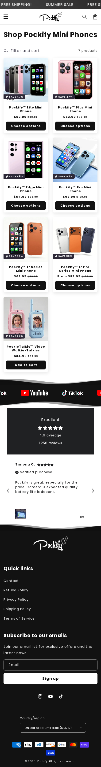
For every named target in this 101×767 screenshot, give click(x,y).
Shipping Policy (17, 609)
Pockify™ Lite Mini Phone (26, 109)
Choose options (26, 126)
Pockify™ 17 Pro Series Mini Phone (75, 269)
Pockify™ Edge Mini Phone (25, 189)
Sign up (50, 678)
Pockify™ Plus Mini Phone (75, 109)
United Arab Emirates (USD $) (48, 728)
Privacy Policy (16, 599)
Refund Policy (16, 590)
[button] (85, 17)
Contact (11, 580)
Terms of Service (19, 618)
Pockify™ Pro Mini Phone (75, 189)
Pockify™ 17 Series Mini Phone (26, 269)
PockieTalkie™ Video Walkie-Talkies (26, 348)
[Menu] (6, 17)
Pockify (42, 761)
